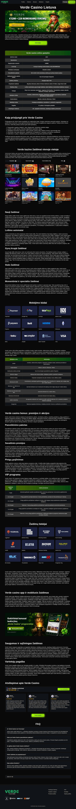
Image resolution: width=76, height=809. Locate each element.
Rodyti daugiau (38, 715)
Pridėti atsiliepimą (63, 689)
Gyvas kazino (29, 160)
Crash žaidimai (45, 160)
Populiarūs (12, 160)
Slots (62, 160)
